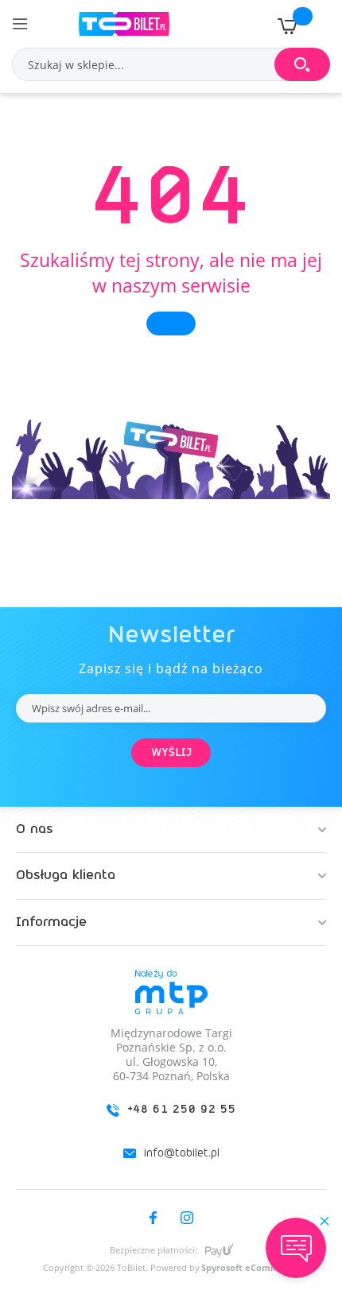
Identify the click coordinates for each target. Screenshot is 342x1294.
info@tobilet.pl (182, 1153)
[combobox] (171, 64)
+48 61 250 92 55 (181, 1109)
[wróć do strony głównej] (171, 323)
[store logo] (124, 24)
